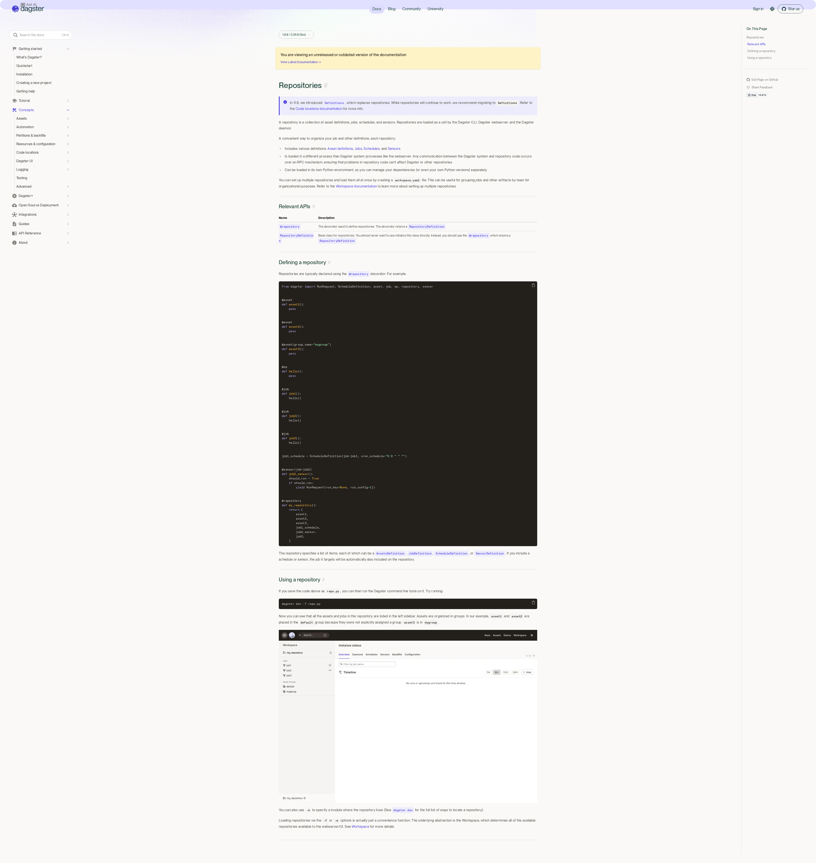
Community (411, 9)
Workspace (360, 827)
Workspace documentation (356, 186)
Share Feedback (762, 87)
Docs (377, 9)
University (435, 9)
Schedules (372, 149)
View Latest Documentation (300, 62)
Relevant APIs (756, 44)
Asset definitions (340, 149)
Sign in (758, 9)
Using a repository (759, 58)
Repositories (755, 37)
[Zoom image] (408, 716)
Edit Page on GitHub (765, 79)
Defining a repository (761, 51)
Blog (391, 9)
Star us (794, 9)
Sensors (394, 149)
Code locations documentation (319, 109)
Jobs (358, 149)
